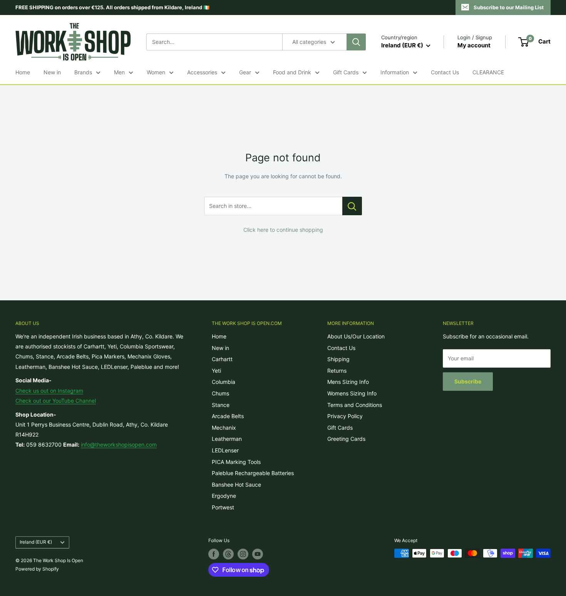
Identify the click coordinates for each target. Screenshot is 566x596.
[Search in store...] (352, 206)
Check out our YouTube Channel (55, 400)
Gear (245, 72)
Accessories (202, 72)
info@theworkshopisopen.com (119, 444)
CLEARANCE (488, 72)
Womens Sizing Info (352, 393)
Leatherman (227, 438)
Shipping (338, 359)
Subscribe (467, 381)
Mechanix (224, 427)
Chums (220, 393)
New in (52, 72)
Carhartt (222, 359)
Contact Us (445, 72)
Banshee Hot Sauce (236, 484)
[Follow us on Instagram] (243, 554)
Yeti (216, 370)
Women (156, 72)
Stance (220, 405)
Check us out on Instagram (49, 390)
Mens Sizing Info (348, 381)
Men (119, 72)
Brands (83, 72)
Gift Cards (345, 72)
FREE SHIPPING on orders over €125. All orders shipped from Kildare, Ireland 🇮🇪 (112, 7)
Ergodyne (224, 495)
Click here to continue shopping (283, 229)
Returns (337, 370)
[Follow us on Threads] (228, 554)
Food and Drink (292, 72)
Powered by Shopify (37, 569)
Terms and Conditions (354, 405)
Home (22, 72)
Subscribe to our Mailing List (509, 7)
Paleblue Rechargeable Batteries (253, 473)
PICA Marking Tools (236, 462)
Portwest (223, 507)
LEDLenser (225, 450)
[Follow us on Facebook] (213, 554)
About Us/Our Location (356, 336)
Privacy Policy (345, 416)
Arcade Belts (228, 416)
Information (394, 72)
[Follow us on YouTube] (257, 554)
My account (474, 45)
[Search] (356, 41)
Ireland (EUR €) (36, 542)
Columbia (223, 381)
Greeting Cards (346, 438)
